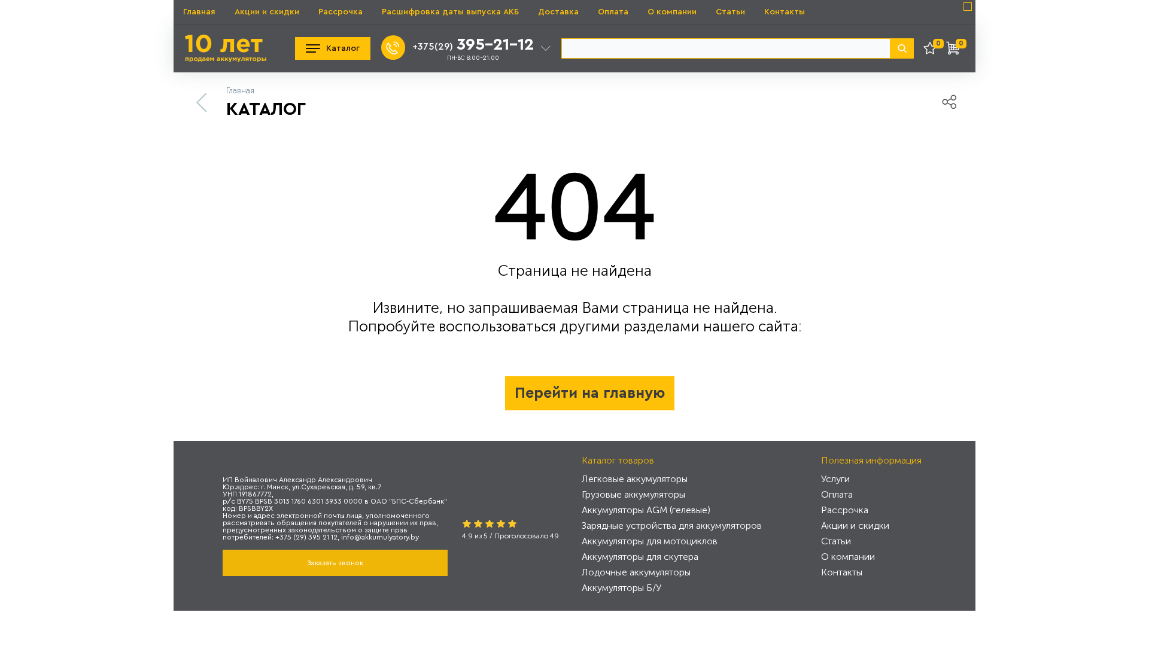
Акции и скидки (267, 12)
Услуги (835, 478)
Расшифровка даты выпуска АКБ (450, 12)
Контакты (784, 12)
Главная (199, 12)
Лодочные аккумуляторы (636, 572)
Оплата (613, 12)
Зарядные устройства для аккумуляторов (672, 525)
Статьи (730, 12)
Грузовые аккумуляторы (633, 494)
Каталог (343, 48)
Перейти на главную (590, 393)
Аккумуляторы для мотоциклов (650, 541)
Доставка (558, 12)
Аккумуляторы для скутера (640, 556)
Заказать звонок (335, 562)
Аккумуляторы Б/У (621, 587)
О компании (672, 12)
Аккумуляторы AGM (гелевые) (646, 510)
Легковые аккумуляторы (635, 478)
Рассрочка (340, 12)
